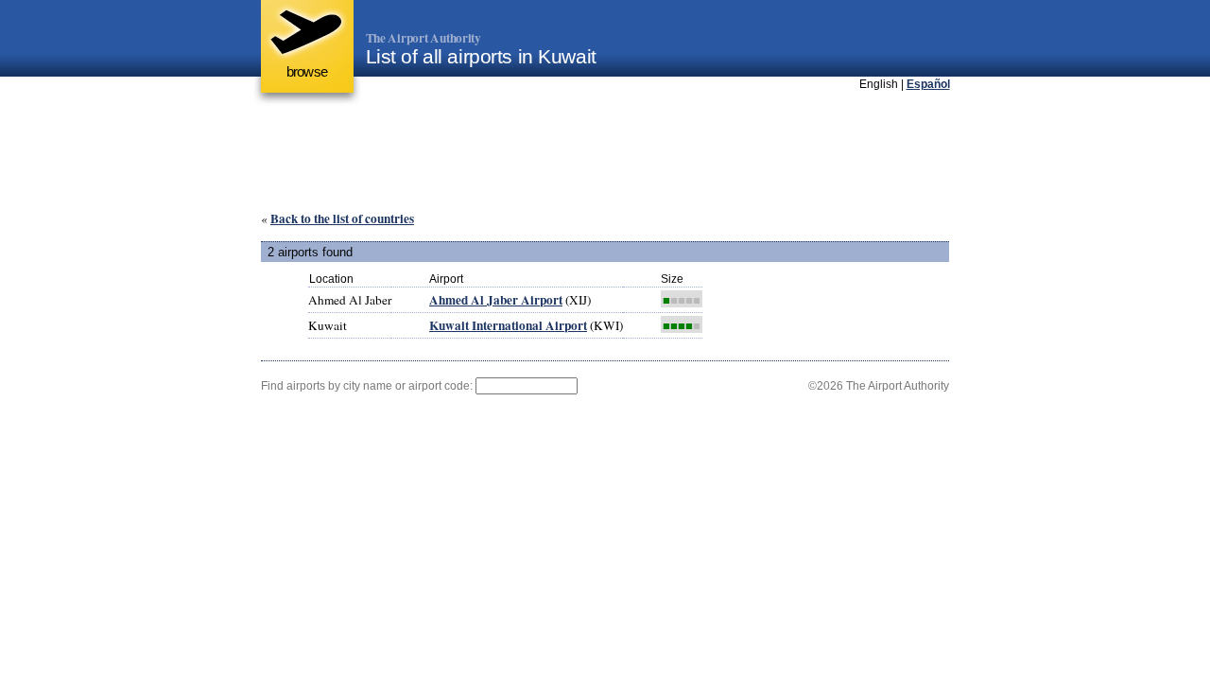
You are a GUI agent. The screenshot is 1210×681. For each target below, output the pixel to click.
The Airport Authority (423, 37)
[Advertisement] (605, 150)
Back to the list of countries (342, 218)
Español (928, 84)
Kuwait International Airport (508, 325)
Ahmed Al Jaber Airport (495, 299)
